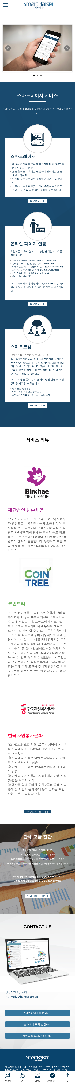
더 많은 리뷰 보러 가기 (37, 811)
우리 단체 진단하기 (37, 896)
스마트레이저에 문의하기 (37, 1012)
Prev (8, 48)
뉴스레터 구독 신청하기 (37, 1024)
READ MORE (37, 201)
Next (67, 48)
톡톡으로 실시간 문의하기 (37, 1035)
